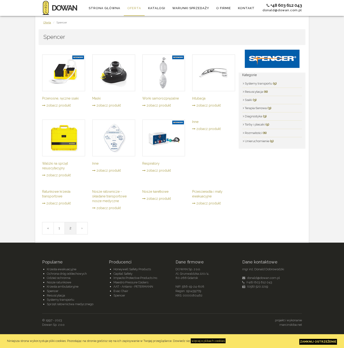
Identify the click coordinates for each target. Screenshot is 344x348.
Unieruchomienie (259, 141)
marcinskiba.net (290, 324)
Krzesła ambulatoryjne (62, 286)
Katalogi (156, 8)
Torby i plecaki (256, 124)
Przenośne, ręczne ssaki (60, 98)
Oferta (134, 8)
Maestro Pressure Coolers (130, 282)
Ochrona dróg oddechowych (67, 273)
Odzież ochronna (58, 278)
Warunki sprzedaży (190, 8)
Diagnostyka (255, 116)
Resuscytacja (256, 91)
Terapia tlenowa (257, 108)
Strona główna (104, 8)
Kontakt (246, 8)
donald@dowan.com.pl (282, 10)
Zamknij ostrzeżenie (318, 341)
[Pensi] (272, 58)
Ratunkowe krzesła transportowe (56, 194)
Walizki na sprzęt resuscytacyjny (55, 166)
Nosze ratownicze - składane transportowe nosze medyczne (109, 196)
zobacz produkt (58, 105)
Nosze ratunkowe (59, 282)
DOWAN (64, 8)
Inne (95, 163)
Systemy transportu (260, 83)
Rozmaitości (255, 133)
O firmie (223, 8)
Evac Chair (120, 291)
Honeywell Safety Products (132, 269)
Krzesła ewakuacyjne (61, 269)
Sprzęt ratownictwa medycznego (70, 304)
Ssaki (250, 100)
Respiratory (151, 163)
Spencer (53, 291)
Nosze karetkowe (155, 191)
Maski (96, 98)
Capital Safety (122, 273)
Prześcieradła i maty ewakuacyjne (207, 194)
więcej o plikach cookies (208, 341)
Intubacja (198, 98)
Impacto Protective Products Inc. (135, 278)
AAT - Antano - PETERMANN (133, 286)
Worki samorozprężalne (160, 98)
